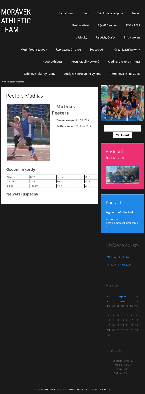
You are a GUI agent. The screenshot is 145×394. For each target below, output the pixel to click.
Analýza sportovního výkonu (82, 73)
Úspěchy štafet (105, 37)
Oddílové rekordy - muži (124, 61)
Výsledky (81, 37)
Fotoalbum (66, 13)
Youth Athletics (52, 61)
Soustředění (97, 49)
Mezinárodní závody (34, 49)
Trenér (136, 13)
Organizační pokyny (127, 49)
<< (108, 296)
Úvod (85, 13)
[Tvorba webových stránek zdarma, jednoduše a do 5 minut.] (58, 390)
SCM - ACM (132, 25)
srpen (122, 296)
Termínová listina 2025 (125, 73)
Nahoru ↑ (104, 389)
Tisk (64, 389)
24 (108, 330)
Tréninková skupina (110, 13)
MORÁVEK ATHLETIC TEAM (16, 21)
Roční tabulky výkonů (85, 61)
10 (108, 320)
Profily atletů (80, 25)
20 (122, 325)
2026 (122, 301)
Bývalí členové (107, 25)
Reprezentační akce (68, 49)
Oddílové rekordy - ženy (39, 73)
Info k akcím (132, 37)
